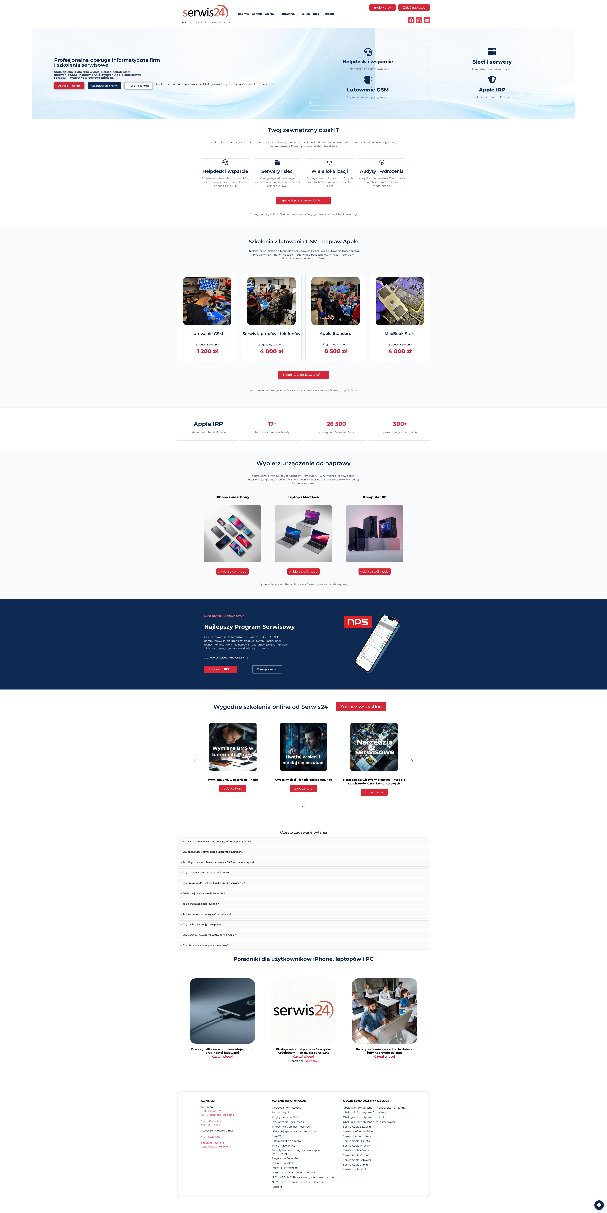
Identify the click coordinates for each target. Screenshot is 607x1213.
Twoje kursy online (283, 1145)
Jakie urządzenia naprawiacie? (201, 903)
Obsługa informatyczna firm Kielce (364, 1112)
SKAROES (278, 1136)
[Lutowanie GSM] (368, 80)
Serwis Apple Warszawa (358, 1150)
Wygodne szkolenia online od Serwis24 (270, 706)
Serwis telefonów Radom (359, 1136)
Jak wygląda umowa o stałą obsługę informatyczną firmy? (217, 841)
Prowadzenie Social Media (288, 1121)
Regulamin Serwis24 (285, 1158)
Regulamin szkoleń (284, 1163)
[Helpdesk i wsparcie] (368, 52)
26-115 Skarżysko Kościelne (217, 1114)
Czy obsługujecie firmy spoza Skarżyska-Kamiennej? (214, 851)
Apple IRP (492, 90)
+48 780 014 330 (211, 1120)
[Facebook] (411, 20)
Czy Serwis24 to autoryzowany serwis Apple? (209, 934)
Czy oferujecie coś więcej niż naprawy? (206, 945)
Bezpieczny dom (282, 1112)
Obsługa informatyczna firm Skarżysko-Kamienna (374, 1107)
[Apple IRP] (492, 80)
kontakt (328, 14)
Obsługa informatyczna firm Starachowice (369, 1121)
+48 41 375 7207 (210, 1136)
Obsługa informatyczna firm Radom (365, 1117)
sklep (306, 14)
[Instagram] (419, 20)
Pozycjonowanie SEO (285, 1117)
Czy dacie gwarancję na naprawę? (203, 924)
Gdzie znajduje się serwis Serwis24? (204, 893)
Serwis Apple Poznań (356, 1155)
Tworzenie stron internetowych (291, 1126)
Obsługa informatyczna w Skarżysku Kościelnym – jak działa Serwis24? (303, 1050)
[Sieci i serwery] (492, 52)
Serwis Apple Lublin (355, 1164)
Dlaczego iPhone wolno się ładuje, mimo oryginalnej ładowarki (222, 1050)
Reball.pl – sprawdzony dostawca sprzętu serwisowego (297, 1152)
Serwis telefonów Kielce (358, 1131)
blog (316, 14)
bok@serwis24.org (212, 1142)
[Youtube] (427, 20)
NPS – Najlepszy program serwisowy (294, 1131)
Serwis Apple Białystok (357, 1140)
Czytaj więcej (222, 1056)
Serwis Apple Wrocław (357, 1145)
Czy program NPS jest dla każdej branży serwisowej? (214, 882)
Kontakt (277, 1186)
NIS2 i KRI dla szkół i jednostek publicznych (299, 1182)
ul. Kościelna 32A (211, 1111)
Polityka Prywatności (285, 1167)
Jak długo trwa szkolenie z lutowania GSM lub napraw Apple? (218, 862)
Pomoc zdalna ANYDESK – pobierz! (294, 1172)
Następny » (312, 1060)
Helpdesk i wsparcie (368, 62)
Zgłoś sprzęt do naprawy (287, 1140)
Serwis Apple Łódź (354, 1169)
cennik (257, 14)
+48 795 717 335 (210, 1124)
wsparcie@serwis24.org (215, 1146)
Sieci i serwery (492, 62)
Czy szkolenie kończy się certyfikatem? (206, 872)
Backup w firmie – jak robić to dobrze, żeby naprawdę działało (384, 1050)
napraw (243, 14)
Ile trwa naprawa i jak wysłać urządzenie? (207, 914)
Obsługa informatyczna (286, 1107)
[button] (195, 761)
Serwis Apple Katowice (357, 1159)
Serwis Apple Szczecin (357, 1126)
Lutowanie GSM (368, 90)
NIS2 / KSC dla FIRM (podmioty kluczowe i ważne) (303, 1177)
